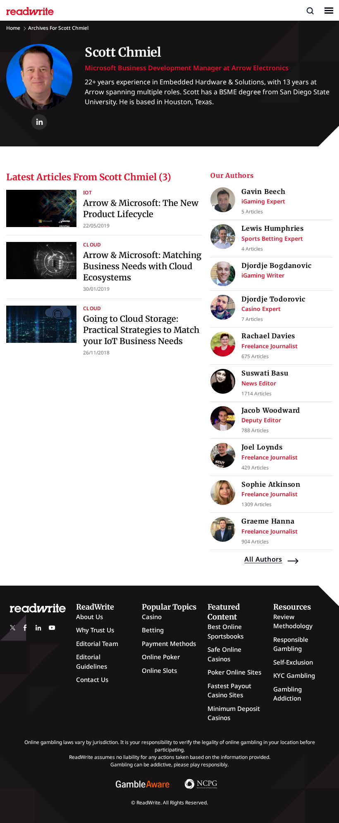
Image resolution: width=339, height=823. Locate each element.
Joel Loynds (262, 447)
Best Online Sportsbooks (226, 631)
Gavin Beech (263, 191)
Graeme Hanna (268, 521)
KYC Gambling (294, 675)
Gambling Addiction (287, 694)
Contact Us (92, 679)
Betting (153, 630)
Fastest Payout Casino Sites (229, 690)
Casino (152, 616)
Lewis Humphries (272, 228)
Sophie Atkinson (271, 484)
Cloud (92, 244)
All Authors (263, 559)
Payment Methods (169, 643)
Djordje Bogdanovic (276, 265)
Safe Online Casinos (224, 654)
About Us (89, 616)
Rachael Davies (268, 336)
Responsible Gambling (290, 644)
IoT (87, 192)
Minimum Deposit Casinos (234, 713)
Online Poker (161, 657)
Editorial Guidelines (91, 661)
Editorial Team (97, 643)
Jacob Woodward (270, 410)
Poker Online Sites (234, 672)
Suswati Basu (265, 373)
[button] (310, 10)
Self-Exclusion (293, 662)
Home (13, 27)
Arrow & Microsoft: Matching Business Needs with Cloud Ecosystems (142, 266)
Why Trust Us (95, 630)
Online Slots (159, 670)
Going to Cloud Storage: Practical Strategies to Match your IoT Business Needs (141, 329)
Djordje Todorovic (273, 299)
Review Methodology (293, 621)
